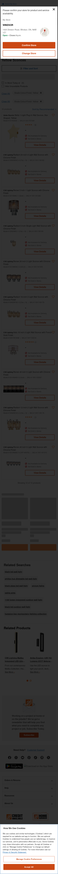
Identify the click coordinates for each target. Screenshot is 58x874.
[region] (29, 849)
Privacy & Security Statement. (15, 852)
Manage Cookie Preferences (29, 859)
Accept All (29, 867)
